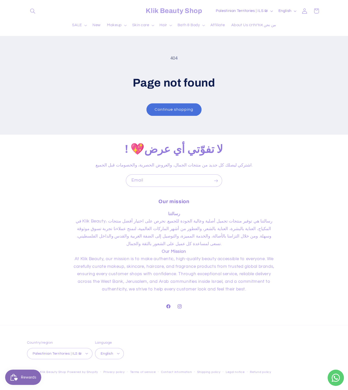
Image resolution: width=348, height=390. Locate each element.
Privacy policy (114, 372)
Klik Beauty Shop (53, 371)
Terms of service (143, 372)
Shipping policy (208, 372)
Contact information (176, 372)
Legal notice (235, 372)
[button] (33, 11)
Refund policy (260, 372)
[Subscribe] (216, 180)
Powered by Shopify (82, 371)
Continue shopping (174, 109)
